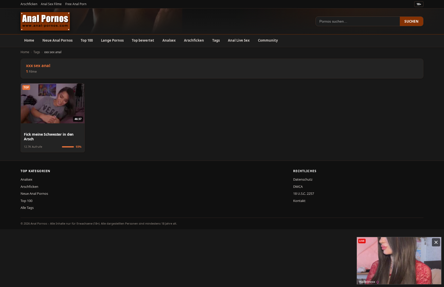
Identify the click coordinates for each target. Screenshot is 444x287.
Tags (216, 40)
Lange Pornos (112, 40)
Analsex (169, 40)
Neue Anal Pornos (57, 40)
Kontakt (299, 200)
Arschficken (29, 4)
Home (29, 40)
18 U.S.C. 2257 (303, 193)
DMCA (298, 186)
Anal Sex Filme (51, 4)
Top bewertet (143, 40)
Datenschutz (302, 179)
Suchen (411, 21)
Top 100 (87, 40)
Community (268, 40)
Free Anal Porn (75, 4)
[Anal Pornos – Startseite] (45, 21)
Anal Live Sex (239, 40)
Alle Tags (27, 207)
